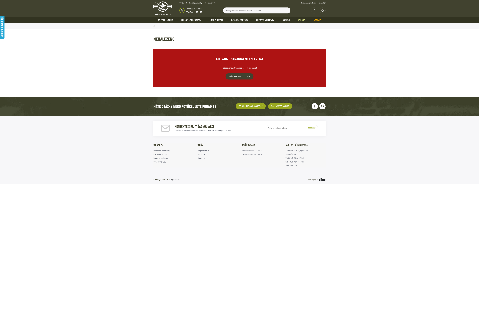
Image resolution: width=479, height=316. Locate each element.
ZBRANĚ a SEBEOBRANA (191, 20)
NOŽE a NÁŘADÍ (216, 20)
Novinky (317, 20)
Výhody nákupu (159, 162)
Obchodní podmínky (194, 3)
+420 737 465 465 (194, 11)
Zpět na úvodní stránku (239, 76)
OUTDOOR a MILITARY (265, 20)
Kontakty (322, 3)
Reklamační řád (210, 3)
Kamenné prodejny (308, 3)
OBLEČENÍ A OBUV (165, 20)
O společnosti (203, 151)
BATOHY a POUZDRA (239, 20)
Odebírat (311, 128)
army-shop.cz (174, 179)
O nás (181, 3)
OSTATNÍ (286, 20)
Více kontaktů (291, 165)
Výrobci (301, 20)
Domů (154, 26)
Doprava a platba (160, 158)
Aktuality (201, 154)
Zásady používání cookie (251, 154)
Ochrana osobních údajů (251, 151)
